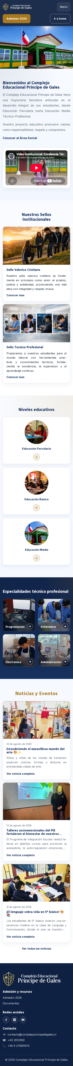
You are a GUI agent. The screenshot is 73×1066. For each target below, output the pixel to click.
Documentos (11, 1003)
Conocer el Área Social (20, 138)
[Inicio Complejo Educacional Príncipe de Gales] (17, 7)
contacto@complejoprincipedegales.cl (32, 1034)
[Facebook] (6, 1019)
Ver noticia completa (20, 773)
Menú (63, 7)
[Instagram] (14, 1019)
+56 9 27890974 (19, 1045)
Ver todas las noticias (36, 948)
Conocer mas (15, 295)
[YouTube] (23, 1019)
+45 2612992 (16, 1040)
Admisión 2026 (16, 18)
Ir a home (60, 18)
